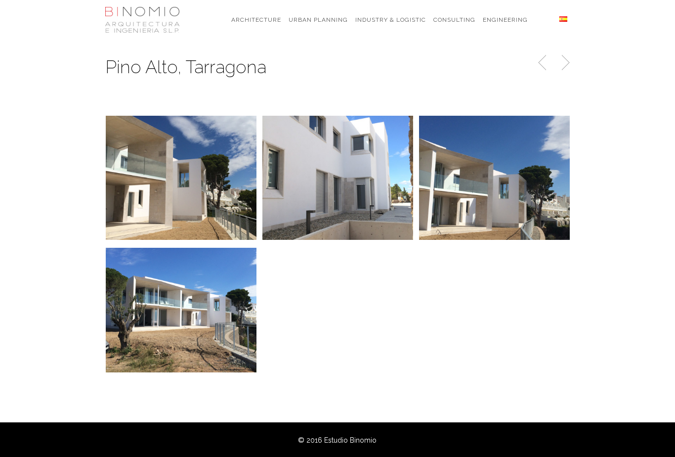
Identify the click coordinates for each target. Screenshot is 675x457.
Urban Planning (318, 19)
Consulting (454, 19)
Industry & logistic (390, 19)
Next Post (564, 62)
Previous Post (543, 62)
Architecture (256, 19)
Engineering (505, 19)
